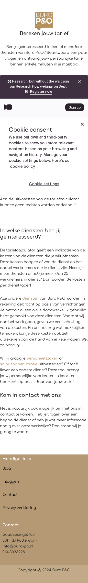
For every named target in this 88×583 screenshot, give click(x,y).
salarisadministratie (18, 364)
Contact (10, 495)
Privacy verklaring (19, 508)
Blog (6, 468)
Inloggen (10, 482)
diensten (30, 298)
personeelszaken (42, 358)
